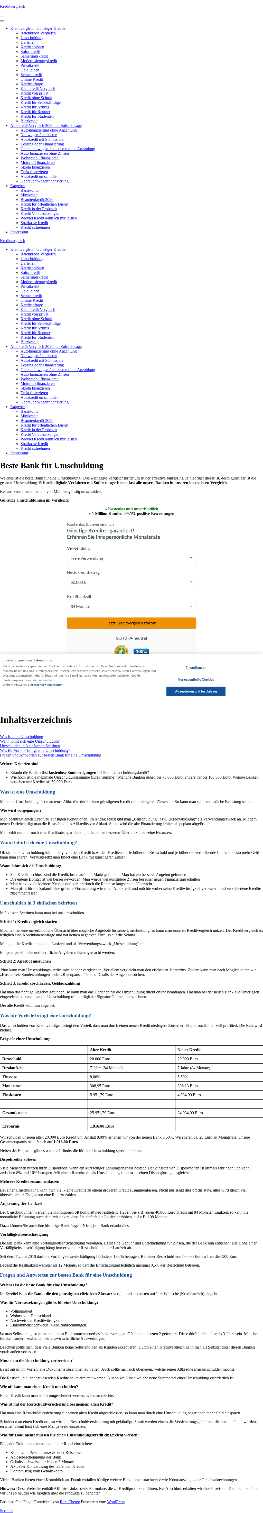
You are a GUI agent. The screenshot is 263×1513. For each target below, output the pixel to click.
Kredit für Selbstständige (41, 102)
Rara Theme (70, 1502)
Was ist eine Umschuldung (21, 736)
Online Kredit (32, 79)
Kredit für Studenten (37, 116)
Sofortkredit (30, 51)
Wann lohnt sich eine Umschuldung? (30, 741)
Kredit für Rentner (35, 111)
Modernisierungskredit (39, 61)
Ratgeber (17, 185)
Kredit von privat (34, 93)
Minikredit (29, 195)
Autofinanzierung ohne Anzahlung (49, 130)
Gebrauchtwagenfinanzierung (45, 181)
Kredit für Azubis (35, 107)
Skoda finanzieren (35, 167)
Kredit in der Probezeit (39, 209)
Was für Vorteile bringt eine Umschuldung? (35, 750)
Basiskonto (30, 190)
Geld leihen (30, 70)
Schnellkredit (31, 74)
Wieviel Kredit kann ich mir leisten (49, 218)
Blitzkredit (29, 121)
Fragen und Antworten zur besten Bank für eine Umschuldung (50, 755)
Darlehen (28, 42)
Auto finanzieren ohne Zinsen (45, 153)
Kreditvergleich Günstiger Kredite (37, 28)
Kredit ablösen (32, 47)
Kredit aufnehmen (35, 227)
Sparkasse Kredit (34, 222)
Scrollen (6, 1510)
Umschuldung (32, 37)
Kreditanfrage (32, 84)
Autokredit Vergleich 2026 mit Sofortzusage (46, 125)
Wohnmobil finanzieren (40, 158)
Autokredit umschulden (40, 176)
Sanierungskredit (34, 56)
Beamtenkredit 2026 (37, 199)
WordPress (116, 1502)
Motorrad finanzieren (38, 162)
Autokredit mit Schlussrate (42, 139)
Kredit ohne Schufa (36, 98)
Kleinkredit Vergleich (38, 88)
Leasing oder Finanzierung (42, 144)
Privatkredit (30, 65)
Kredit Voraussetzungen (40, 213)
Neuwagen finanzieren (39, 135)
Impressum (19, 232)
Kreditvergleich (12, 6)
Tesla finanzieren (34, 172)
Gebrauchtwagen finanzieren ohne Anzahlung (58, 148)
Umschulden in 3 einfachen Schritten (30, 746)
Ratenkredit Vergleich (38, 33)
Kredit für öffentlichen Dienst (44, 204)
